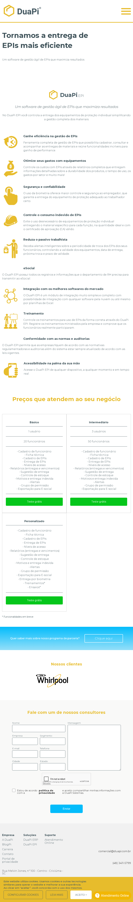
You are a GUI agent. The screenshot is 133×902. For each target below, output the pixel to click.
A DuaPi (7, 839)
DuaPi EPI (30, 844)
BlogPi (6, 844)
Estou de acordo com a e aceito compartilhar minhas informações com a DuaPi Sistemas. (69, 791)
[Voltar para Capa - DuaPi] (22, 11)
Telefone (44, 748)
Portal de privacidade (10, 860)
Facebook (108, 837)
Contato (7, 854)
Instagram (118, 837)
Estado (44, 761)
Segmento (46, 736)
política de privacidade (47, 791)
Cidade (16, 761)
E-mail (15, 748)
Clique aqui (104, 638)
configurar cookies (23, 894)
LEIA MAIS (56, 894)
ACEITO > (81, 894)
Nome (16, 723)
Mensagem (74, 723)
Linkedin (128, 837)
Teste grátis (34, 501)
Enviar (66, 808)
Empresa (17, 736)
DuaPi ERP (30, 839)
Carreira (7, 849)
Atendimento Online (54, 841)
